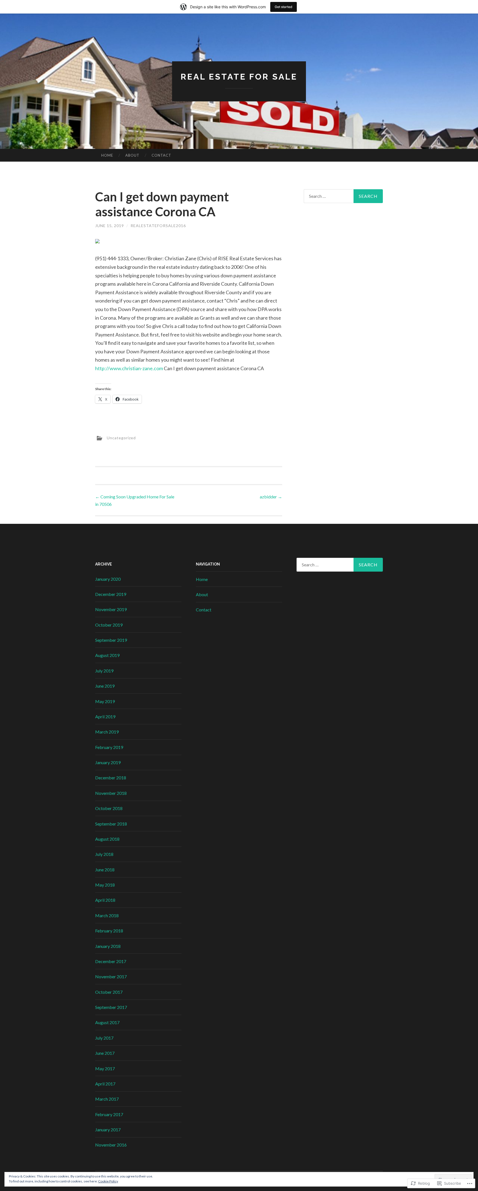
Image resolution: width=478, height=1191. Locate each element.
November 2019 (111, 609)
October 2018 (109, 808)
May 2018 (105, 884)
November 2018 (111, 793)
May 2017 (105, 1068)
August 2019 (107, 655)
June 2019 (105, 685)
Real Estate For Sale (239, 76)
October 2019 (109, 624)
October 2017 (109, 992)
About (132, 155)
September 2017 (111, 1007)
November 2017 (111, 976)
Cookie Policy (108, 1181)
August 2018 (107, 839)
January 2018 (108, 946)
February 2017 (109, 1114)
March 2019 (107, 731)
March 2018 (107, 915)
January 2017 (108, 1129)
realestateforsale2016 (158, 225)
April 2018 (105, 900)
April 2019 (105, 716)
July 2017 (104, 1037)
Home (107, 155)
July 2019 (104, 670)
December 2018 (110, 777)
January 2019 (108, 762)
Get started (283, 7)
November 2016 (111, 1144)
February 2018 (109, 930)
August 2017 (107, 1022)
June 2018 (105, 869)
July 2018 (104, 854)
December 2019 (110, 594)
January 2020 (108, 579)
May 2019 (105, 701)
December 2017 (110, 961)
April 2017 (105, 1083)
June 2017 (105, 1053)
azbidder (271, 496)
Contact (161, 155)
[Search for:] (343, 196)
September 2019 (111, 640)
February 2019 (109, 747)
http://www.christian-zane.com (129, 368)
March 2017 (107, 1098)
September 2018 (111, 823)
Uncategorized (121, 437)
